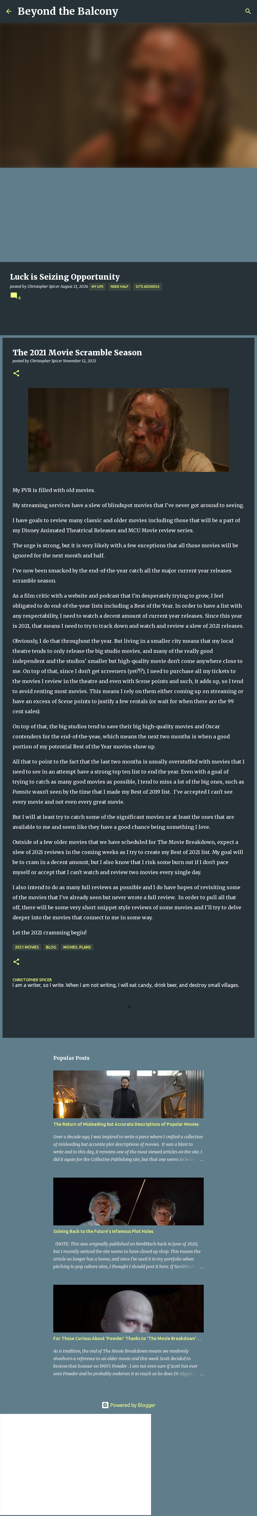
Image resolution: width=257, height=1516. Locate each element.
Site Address (148, 286)
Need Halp (119, 286)
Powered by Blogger (132, 1405)
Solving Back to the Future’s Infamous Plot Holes (103, 1231)
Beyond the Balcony (68, 11)
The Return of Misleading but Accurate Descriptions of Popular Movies (126, 1124)
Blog (51, 947)
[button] (16, 373)
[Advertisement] (128, 215)
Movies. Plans (77, 947)
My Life (97, 286)
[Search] (248, 11)
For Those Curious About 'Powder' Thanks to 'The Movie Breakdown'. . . (127, 1338)
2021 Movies (27, 947)
